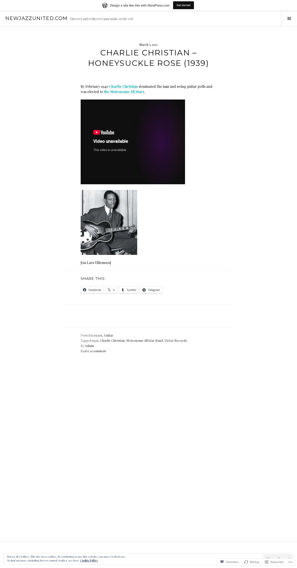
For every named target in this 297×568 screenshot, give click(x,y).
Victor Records (176, 341)
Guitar (108, 335)
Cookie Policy (89, 560)
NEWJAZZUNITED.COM (36, 18)
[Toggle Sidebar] (289, 18)
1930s (98, 335)
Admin (89, 346)
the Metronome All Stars (124, 91)
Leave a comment (93, 351)
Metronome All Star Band (144, 341)
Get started (183, 5)
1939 (95, 341)
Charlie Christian (123, 86)
